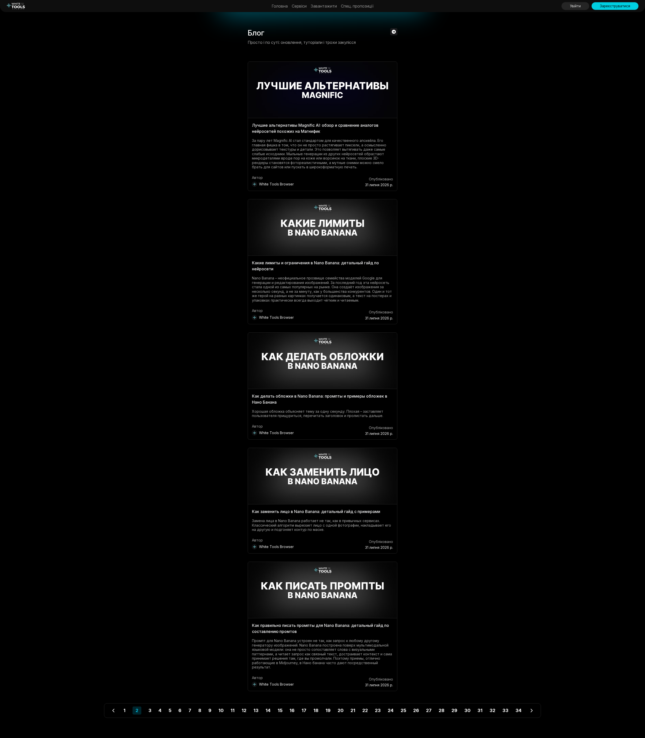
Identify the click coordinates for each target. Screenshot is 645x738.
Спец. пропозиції (357, 6)
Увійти (575, 6)
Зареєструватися (615, 6)
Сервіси (299, 6)
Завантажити (324, 6)
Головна (280, 6)
